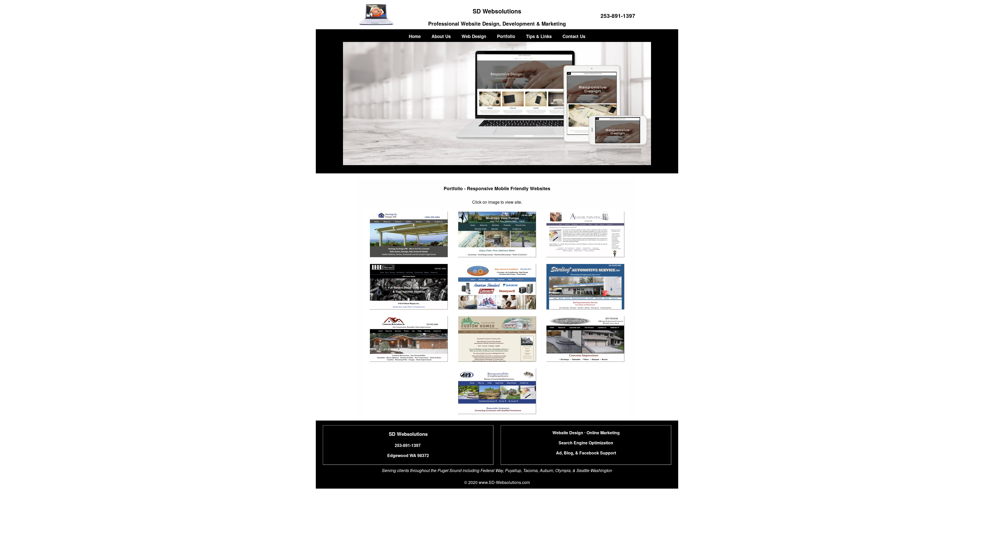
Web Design (474, 36)
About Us (441, 36)
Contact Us (573, 36)
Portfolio (506, 36)
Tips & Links (539, 36)
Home (415, 36)
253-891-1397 (618, 15)
